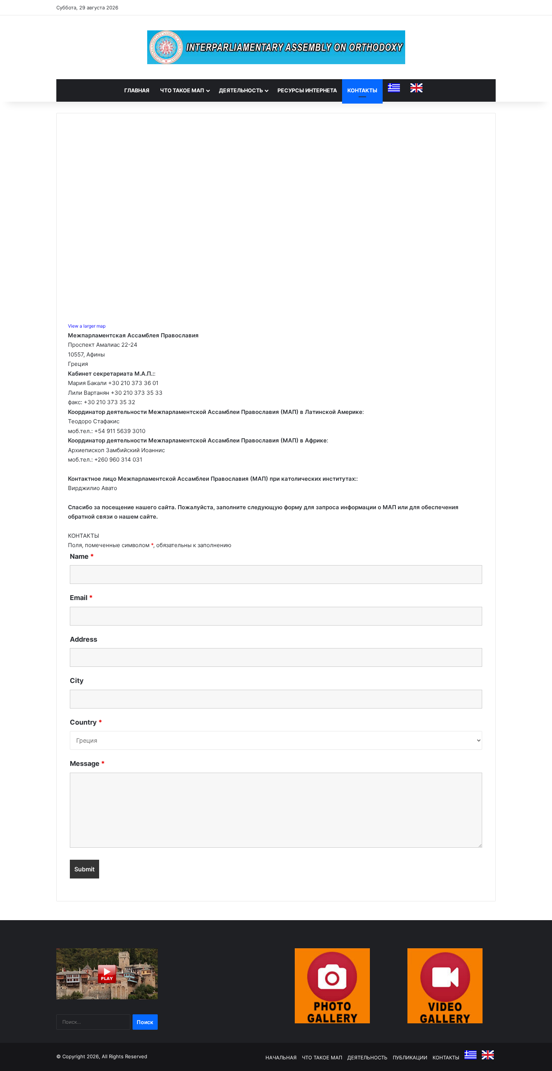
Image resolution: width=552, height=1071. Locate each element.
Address (83, 639)
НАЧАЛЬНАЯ (281, 1057)
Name (82, 556)
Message (87, 763)
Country (86, 722)
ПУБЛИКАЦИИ (410, 1057)
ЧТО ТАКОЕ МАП (182, 90)
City (77, 680)
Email (81, 598)
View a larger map (87, 326)
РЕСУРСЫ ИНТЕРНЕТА (307, 90)
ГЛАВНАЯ (136, 90)
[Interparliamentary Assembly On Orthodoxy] (276, 47)
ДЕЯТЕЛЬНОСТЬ (241, 90)
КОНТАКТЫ (362, 90)
